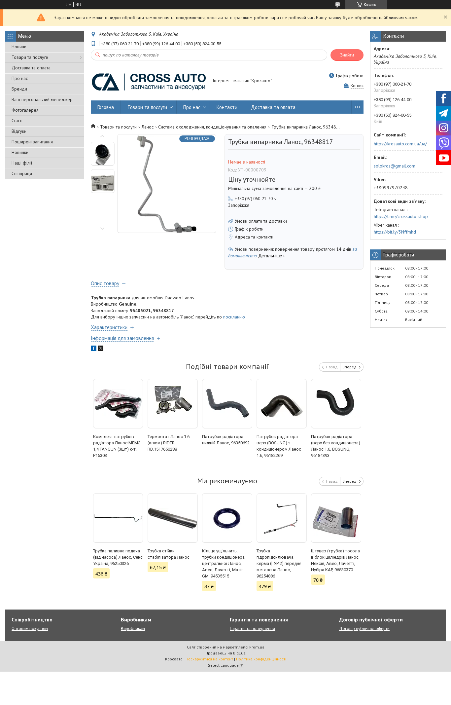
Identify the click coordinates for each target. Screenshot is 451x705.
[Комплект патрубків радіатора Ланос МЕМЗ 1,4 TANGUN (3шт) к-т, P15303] (118, 403)
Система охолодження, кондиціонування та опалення (212, 127)
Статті (17, 121)
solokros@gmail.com (394, 166)
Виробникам (133, 628)
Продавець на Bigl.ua (225, 652)
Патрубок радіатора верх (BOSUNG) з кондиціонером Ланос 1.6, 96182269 (279, 446)
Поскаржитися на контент (209, 658)
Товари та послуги (30, 57)
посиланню (234, 317)
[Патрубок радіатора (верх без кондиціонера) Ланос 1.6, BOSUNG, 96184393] (336, 403)
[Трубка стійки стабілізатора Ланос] (173, 518)
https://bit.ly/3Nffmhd (395, 232)
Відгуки (19, 131)
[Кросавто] (148, 81)
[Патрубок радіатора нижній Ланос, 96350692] (227, 403)
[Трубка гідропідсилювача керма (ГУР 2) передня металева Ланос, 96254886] (282, 518)
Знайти (347, 55)
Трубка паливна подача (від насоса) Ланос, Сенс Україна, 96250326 (118, 557)
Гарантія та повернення (252, 628)
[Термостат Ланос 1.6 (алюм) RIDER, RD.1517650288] (173, 403)
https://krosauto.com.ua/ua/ (400, 144)
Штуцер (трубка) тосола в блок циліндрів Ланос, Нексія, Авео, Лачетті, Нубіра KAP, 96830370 (335, 560)
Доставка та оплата (31, 68)
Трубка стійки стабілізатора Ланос (169, 554)
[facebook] (93, 349)
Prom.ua (256, 647)
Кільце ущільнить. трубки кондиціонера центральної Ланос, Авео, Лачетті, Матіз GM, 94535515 (223, 563)
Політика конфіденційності (261, 658)
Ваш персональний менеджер (42, 99)
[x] (100, 349)
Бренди (19, 89)
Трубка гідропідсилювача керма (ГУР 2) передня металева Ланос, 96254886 (279, 563)
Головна (105, 107)
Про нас (20, 78)
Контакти (227, 107)
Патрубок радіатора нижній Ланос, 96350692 (226, 439)
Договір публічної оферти (364, 628)
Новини (19, 47)
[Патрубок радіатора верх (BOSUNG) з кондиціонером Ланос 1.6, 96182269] (282, 403)
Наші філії (22, 163)
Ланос (148, 127)
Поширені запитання (32, 142)
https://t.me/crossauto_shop (401, 216)
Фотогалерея (25, 110)
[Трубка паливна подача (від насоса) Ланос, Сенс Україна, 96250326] (118, 518)
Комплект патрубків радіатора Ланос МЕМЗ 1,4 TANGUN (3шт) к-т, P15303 (117, 446)
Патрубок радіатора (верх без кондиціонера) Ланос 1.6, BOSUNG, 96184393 (335, 446)
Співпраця (22, 173)
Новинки (20, 152)
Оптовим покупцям (30, 628)
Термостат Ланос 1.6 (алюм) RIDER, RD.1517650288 (169, 443)
